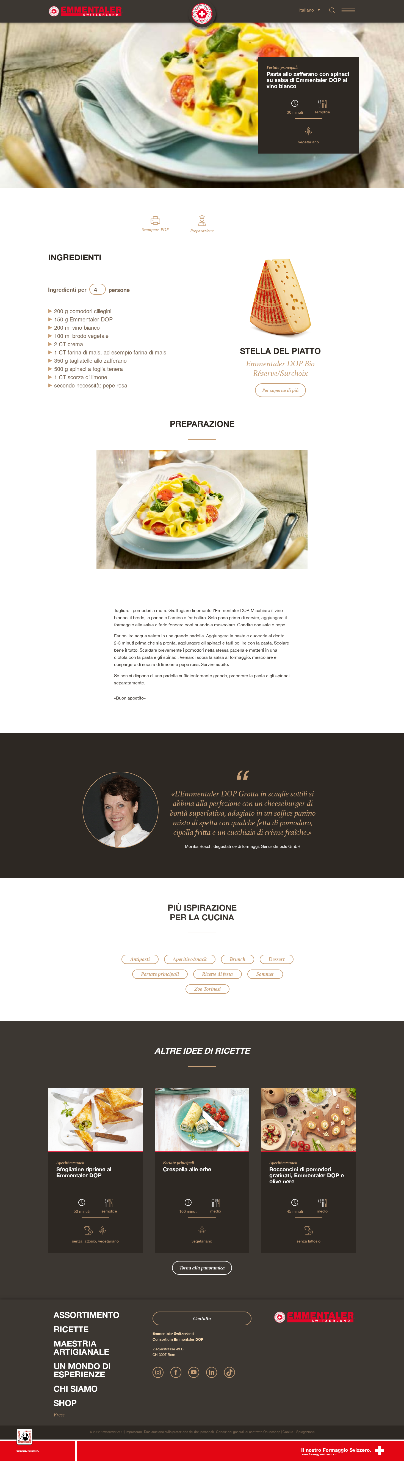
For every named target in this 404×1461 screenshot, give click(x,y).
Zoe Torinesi (207, 989)
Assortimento (86, 1315)
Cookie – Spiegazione (298, 1432)
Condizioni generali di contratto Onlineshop (248, 1432)
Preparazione (202, 230)
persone (119, 290)
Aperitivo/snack (190, 959)
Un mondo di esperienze (82, 1370)
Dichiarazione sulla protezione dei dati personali (179, 1432)
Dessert (277, 959)
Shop (65, 1403)
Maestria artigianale (81, 1348)
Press (59, 1414)
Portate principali (282, 67)
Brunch (237, 959)
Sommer (265, 974)
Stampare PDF (155, 229)
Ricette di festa (217, 974)
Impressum (134, 1432)
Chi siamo (76, 1389)
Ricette (71, 1329)
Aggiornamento (153, 289)
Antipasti (140, 959)
